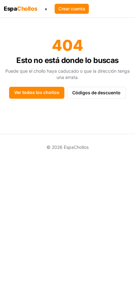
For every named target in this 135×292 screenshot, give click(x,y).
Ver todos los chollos (36, 92)
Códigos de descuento (96, 92)
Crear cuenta (71, 8)
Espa (20, 8)
